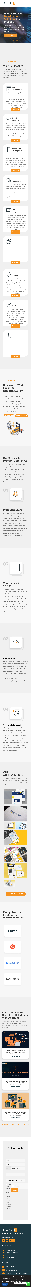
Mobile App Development (12, 1252)
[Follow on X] (13, 1240)
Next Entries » (23, 1124)
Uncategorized (18, 1115)
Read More (15, 109)
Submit (15, 1190)
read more (15, 1056)
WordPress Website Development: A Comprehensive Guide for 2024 (15, 1113)
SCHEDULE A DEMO (21, 416)
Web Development (11, 1250)
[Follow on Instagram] (10, 1240)
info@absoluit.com (11, 1270)
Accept (4, 1284)
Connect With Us (11, 35)
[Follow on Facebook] (3, 1240)
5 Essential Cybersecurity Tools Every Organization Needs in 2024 (15, 1082)
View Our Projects (15, 894)
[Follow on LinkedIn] (7, 1240)
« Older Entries (8, 1124)
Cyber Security (18, 1053)
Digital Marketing (10, 1257)
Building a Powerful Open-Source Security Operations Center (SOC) (15, 1051)
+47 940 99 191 (10, 1266)
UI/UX (7, 1255)
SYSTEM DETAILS (8, 416)
